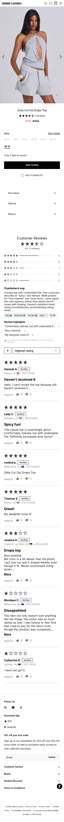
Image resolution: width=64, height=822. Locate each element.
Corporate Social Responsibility (46, 810)
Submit (51, 757)
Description (13, 193)
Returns (12, 214)
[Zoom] (57, 95)
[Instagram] (5, 707)
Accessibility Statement (21, 810)
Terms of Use (31, 806)
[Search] (45, 3)
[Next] (60, 56)
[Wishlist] (50, 3)
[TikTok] (21, 707)
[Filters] (7, 350)
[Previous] (3, 56)
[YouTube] (13, 707)
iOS (10, 721)
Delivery (12, 203)
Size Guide (54, 133)
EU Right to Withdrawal (32, 814)
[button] (26, 115)
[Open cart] (55, 3)
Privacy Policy (44, 806)
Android (11, 727)
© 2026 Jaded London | (15, 807)
